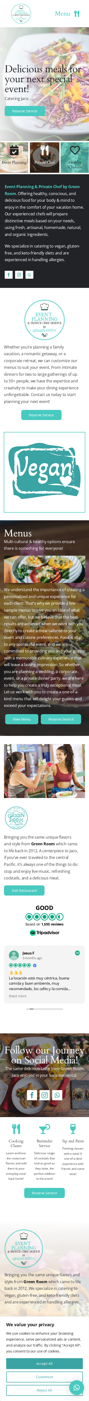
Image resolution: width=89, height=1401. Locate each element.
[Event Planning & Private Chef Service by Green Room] (21, 5)
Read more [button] (17, 996)
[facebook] (9, 275)
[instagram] (19, 275)
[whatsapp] (29, 275)
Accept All (44, 1363)
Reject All (44, 1390)
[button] (76, 1387)
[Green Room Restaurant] (44, 746)
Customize (44, 1377)
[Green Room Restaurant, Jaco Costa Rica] (16, 807)
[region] (44, 1358)
